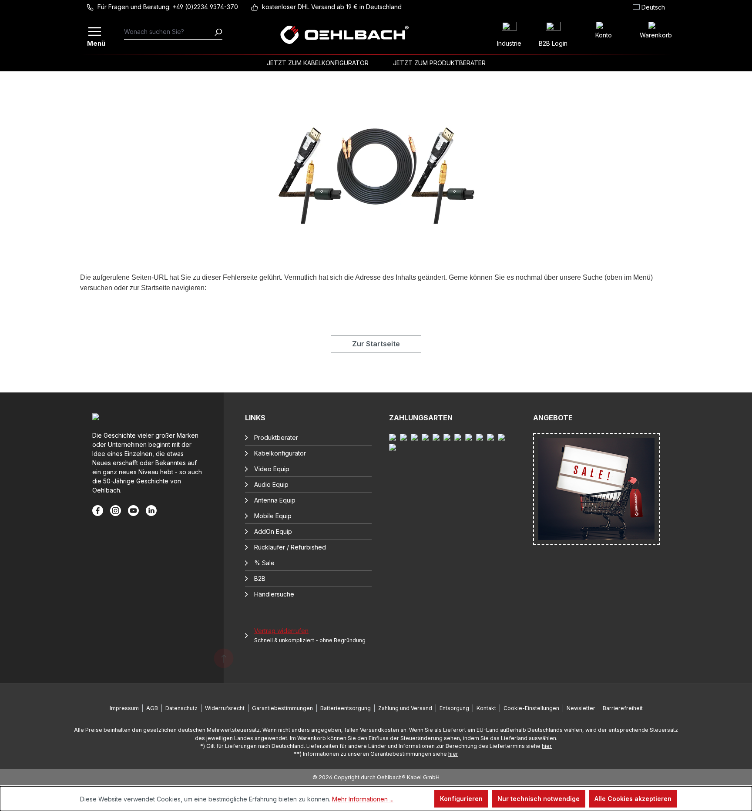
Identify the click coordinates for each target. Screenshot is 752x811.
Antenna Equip (274, 500)
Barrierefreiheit (623, 708)
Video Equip (271, 469)
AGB (152, 708)
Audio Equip (271, 484)
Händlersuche (274, 594)
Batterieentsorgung (345, 708)
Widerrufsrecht (225, 708)
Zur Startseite (376, 343)
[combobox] (169, 32)
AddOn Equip (273, 531)
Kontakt (486, 708)
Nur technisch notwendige (538, 798)
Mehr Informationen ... (362, 799)
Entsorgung (454, 708)
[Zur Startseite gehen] (344, 35)
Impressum (124, 708)
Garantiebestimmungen (282, 708)
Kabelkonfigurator (280, 453)
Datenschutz (181, 708)
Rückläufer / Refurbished (290, 547)
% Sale (264, 562)
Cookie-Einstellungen (531, 708)
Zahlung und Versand (405, 708)
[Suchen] (218, 32)
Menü (95, 42)
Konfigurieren (461, 798)
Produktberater (276, 437)
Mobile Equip (273, 515)
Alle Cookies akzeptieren (632, 798)
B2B (259, 578)
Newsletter (581, 708)
